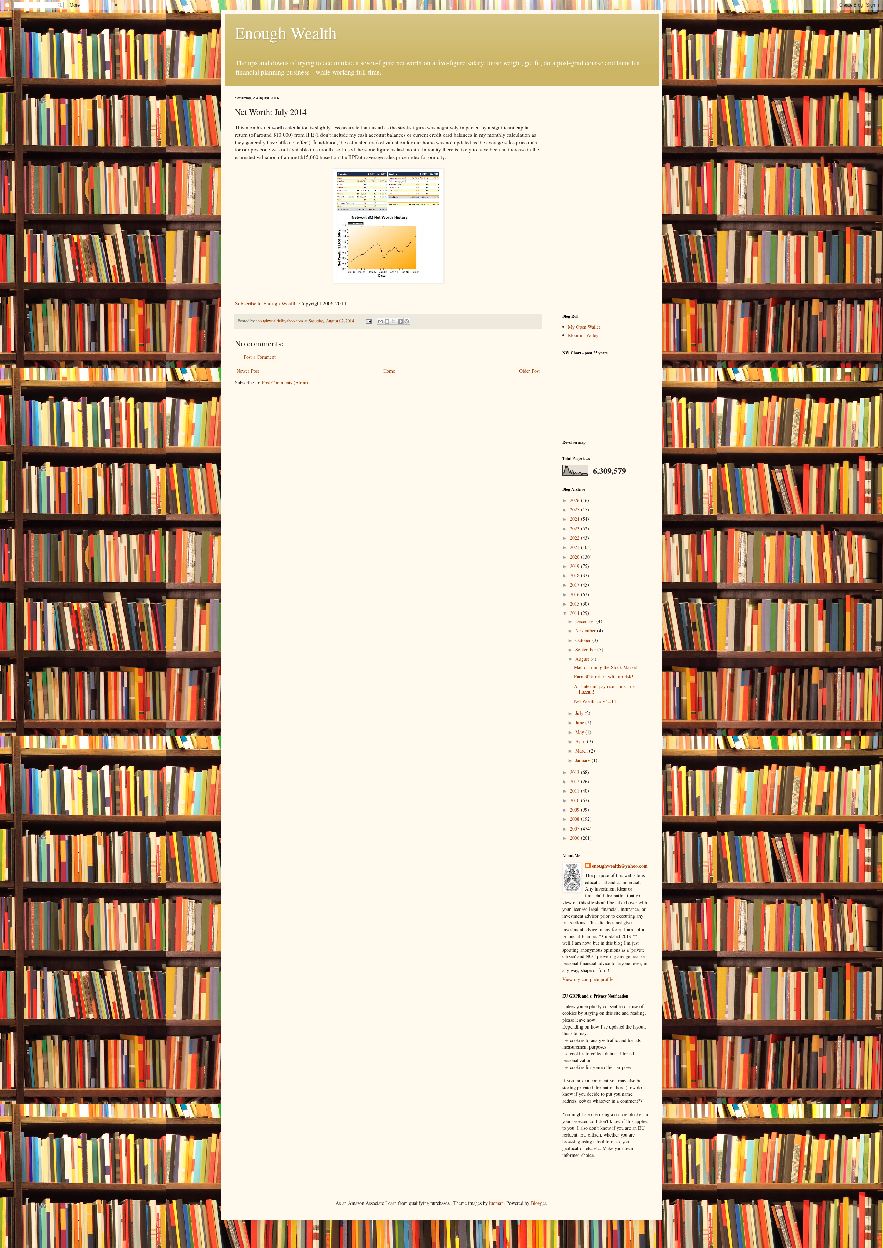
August (583, 659)
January (583, 760)
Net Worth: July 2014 (595, 701)
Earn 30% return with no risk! (603, 676)
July (580, 713)
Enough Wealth (286, 32)
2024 (575, 518)
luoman (496, 1203)
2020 (575, 556)
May (580, 732)
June (580, 722)
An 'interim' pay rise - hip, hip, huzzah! (604, 689)
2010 (575, 800)
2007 (575, 828)
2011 (575, 790)
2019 (575, 566)
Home (389, 370)
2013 (575, 772)
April (581, 741)
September (586, 649)
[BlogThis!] (387, 321)
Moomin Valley (583, 335)
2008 (575, 819)
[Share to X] (393, 321)
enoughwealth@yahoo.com (620, 866)
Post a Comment (260, 357)
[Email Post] (368, 321)
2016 (575, 594)
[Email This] (380, 321)
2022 (575, 537)
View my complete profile (587, 979)
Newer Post (248, 370)
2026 (575, 500)
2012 (575, 781)
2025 (575, 509)
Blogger (538, 1203)
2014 (575, 613)
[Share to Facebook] (400, 321)
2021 (575, 547)
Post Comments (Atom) (285, 382)
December (585, 621)
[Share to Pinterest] (406, 321)
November (586, 630)
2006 (575, 838)
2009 (575, 809)
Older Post (529, 370)
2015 (575, 603)
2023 (575, 528)
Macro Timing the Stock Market (605, 667)
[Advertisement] (605, 199)
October (583, 640)
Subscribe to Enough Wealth (266, 303)
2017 (575, 584)
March (582, 750)
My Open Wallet (584, 327)
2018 (575, 575)
